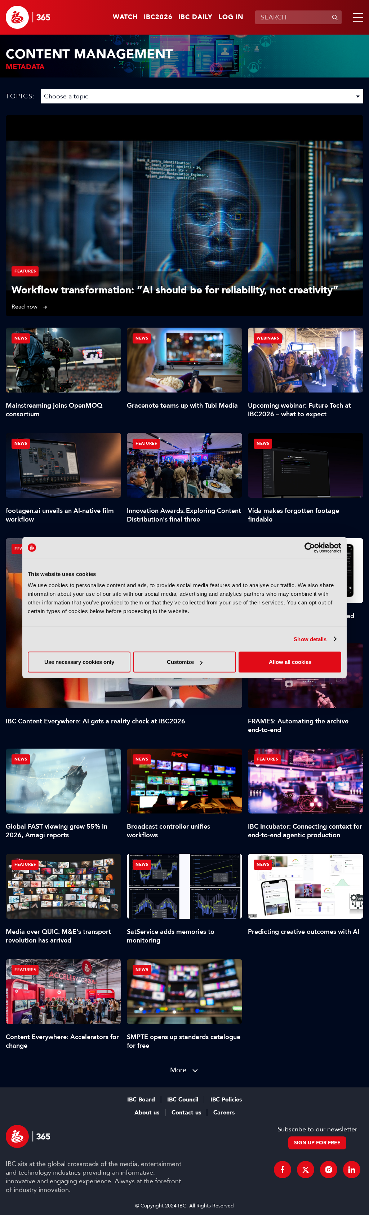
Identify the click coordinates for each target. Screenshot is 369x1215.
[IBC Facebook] (282, 1169)
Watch (125, 17)
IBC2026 (158, 17)
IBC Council (182, 1100)
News (20, 338)
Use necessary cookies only (79, 662)
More (178, 1069)
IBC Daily (195, 17)
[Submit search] (335, 17)
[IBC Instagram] (328, 1169)
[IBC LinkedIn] (351, 1169)
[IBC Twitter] (305, 1169)
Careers (224, 1113)
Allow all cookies (290, 662)
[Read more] (184, 215)
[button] (356, 17)
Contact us (186, 1113)
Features (25, 271)
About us (146, 1113)
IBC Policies (226, 1100)
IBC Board (141, 1100)
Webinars (268, 338)
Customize (180, 662)
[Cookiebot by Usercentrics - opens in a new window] (309, 547)
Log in (231, 17)
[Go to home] (28, 17)
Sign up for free (317, 1142)
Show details (310, 639)
